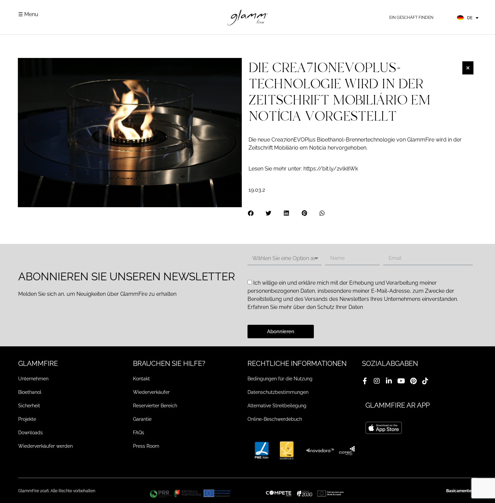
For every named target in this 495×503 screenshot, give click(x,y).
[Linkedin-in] (389, 381)
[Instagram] (377, 381)
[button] (251, 213)
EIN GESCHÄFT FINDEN (411, 17)
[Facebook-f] (365, 381)
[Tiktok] (425, 381)
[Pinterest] (413, 381)
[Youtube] (401, 381)
